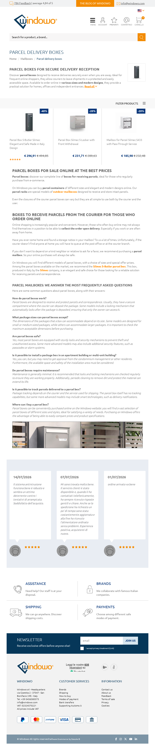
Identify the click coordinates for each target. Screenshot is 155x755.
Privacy (105, 702)
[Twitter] (125, 739)
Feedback (106, 696)
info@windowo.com (133, 3)
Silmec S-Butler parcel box (109, 266)
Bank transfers (66, 702)
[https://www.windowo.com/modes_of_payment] (77, 719)
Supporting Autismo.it (70, 705)
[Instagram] (120, 739)
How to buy (65, 696)
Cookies (105, 705)
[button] (102, 21)
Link (111, 648)
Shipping (63, 692)
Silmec (44, 270)
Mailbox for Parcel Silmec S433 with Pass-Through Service (124, 141)
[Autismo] (114, 667)
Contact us (107, 689)
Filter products (127, 103)
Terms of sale (108, 699)
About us (106, 692)
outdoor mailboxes (65, 191)
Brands (62, 689)
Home (13, 58)
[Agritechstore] (105, 667)
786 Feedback (22, 3)
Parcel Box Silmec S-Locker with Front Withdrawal (76, 141)
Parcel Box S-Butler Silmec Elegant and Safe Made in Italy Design (27, 143)
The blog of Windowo (95, 3)
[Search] (142, 37)
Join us (130, 640)
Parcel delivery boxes (49, 58)
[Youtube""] (130, 739)
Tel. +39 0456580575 (28, 699)
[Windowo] (33, 21)
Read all (89, 86)
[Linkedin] (136, 739)
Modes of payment (68, 699)
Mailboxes (27, 58)
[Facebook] (116, 739)
